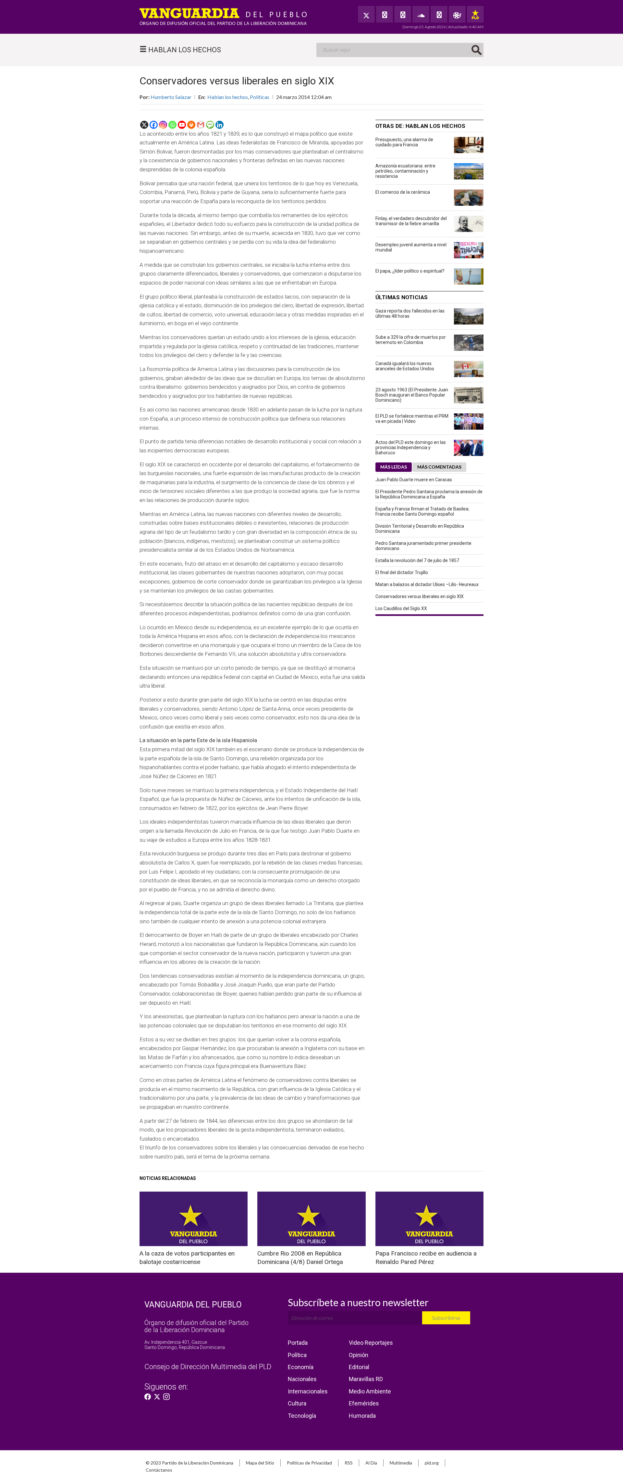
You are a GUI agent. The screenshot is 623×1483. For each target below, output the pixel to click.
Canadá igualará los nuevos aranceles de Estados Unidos (404, 366)
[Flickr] (439, 14)
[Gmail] (201, 125)
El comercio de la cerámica (402, 192)
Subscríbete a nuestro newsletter (358, 1302)
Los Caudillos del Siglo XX (401, 608)
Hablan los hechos (227, 97)
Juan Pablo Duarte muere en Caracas (413, 479)
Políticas (259, 97)
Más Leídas (393, 467)
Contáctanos (159, 1470)
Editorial (359, 1367)
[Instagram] (163, 125)
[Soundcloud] (421, 14)
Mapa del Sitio (260, 1462)
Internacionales (308, 1391)
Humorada (362, 1415)
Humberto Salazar (171, 97)
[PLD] (475, 14)
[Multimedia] (457, 14)
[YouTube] (403, 14)
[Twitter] (366, 14)
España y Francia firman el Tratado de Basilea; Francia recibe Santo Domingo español (422, 511)
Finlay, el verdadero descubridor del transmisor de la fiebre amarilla (411, 221)
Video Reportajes (371, 1342)
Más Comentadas (439, 467)
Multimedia (401, 1462)
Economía (300, 1367)
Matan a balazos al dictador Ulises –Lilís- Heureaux (427, 584)
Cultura (297, 1403)
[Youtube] (182, 125)
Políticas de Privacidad (309, 1462)
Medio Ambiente (370, 1391)
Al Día (371, 1462)
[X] (144, 125)
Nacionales (302, 1379)
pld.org (432, 1462)
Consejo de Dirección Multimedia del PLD (207, 1367)
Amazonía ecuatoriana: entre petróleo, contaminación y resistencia (405, 171)
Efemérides (364, 1403)
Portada (298, 1342)
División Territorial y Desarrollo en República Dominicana (419, 528)
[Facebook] (384, 14)
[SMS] (210, 125)
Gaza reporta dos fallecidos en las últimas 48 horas (410, 313)
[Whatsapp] (172, 125)
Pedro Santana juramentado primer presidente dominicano (423, 546)
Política (297, 1355)
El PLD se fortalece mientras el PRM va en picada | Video (411, 418)
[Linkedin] (219, 125)
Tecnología (302, 1415)
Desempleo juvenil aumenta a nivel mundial (410, 247)
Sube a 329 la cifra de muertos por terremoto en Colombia (410, 340)
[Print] (191, 125)
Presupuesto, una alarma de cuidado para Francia (404, 142)
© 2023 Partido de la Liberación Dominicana (189, 1462)
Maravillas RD (366, 1379)
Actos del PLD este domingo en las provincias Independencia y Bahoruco (410, 447)
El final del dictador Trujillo (401, 572)
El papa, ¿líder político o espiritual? (410, 271)
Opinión (358, 1355)
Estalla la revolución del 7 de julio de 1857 (417, 560)
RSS (349, 1462)
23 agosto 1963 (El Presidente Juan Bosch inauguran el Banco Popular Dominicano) (411, 395)
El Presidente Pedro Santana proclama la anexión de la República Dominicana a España (429, 494)
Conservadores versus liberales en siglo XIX (419, 596)
